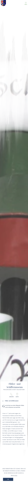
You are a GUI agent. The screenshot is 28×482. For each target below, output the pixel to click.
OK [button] (8, 479)
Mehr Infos (14, 475)
